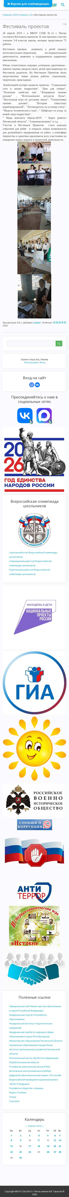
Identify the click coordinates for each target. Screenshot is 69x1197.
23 (20, 1151)
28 (60, 1151)
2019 (15, 14)
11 (39, 1140)
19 (48, 1146)
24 (29, 1151)
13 (55, 1140)
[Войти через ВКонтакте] (37, 384)
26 (48, 1151)
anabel (37, 322)
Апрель (24, 14)
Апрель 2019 (34, 1125)
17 (29, 1146)
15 (11, 1146)
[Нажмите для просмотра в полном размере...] (34, 152)
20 (55, 1146)
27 (55, 1151)
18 (39, 1146)
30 (20, 1157)
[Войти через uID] (31, 384)
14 (60, 1140)
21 (60, 1146)
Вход (42, 362)
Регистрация (31, 362)
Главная (7, 14)
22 (11, 1151)
